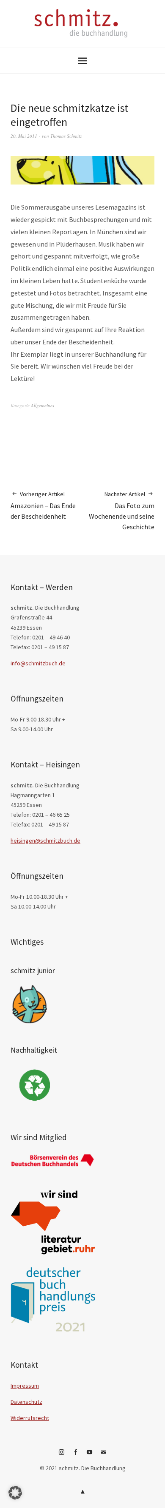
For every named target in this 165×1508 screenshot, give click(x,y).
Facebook (75, 1455)
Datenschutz (26, 1402)
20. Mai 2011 (24, 136)
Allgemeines (42, 405)
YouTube (89, 1455)
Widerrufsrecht (30, 1418)
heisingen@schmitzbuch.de (45, 840)
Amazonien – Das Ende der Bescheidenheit (43, 505)
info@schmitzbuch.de (38, 663)
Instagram (61, 1455)
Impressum (25, 1385)
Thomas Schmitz (66, 136)
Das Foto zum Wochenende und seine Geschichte (121, 510)
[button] (15, 1492)
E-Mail (103, 1455)
